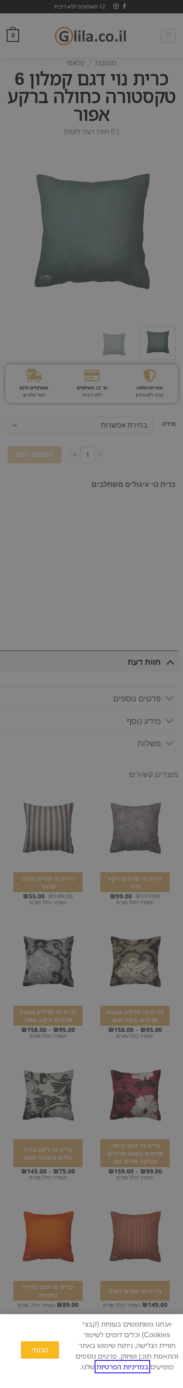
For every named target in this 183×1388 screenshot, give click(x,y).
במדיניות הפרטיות (122, 1367)
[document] (91, 694)
